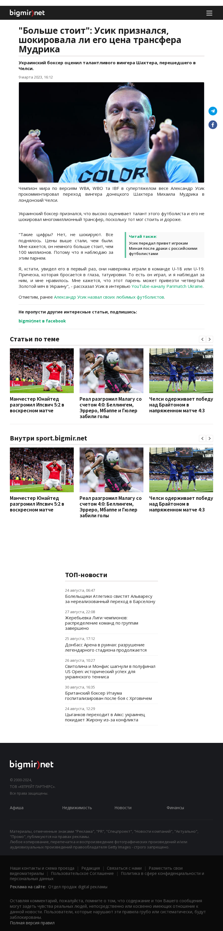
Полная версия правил (32, 922)
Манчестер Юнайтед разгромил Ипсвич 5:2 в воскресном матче (37, 404)
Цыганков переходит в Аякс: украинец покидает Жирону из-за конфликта (105, 717)
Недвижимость (77, 807)
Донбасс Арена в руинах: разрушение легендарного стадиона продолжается (106, 647)
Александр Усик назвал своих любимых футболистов (109, 297)
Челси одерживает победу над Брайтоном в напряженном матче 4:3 (181, 404)
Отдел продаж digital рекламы (77, 886)
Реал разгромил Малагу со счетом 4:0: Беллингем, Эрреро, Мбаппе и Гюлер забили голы (111, 407)
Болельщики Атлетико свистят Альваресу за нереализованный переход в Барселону (110, 598)
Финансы (175, 807)
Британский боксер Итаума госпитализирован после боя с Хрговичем (108, 695)
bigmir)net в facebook (42, 321)
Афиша (17, 807)
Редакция (90, 868)
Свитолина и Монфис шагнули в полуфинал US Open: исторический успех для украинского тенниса (110, 671)
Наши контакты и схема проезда (42, 868)
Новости (123, 807)
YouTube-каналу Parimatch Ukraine (167, 286)
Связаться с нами (124, 868)
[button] (202, 339)
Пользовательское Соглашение (82, 873)
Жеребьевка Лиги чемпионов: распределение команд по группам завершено (101, 623)
